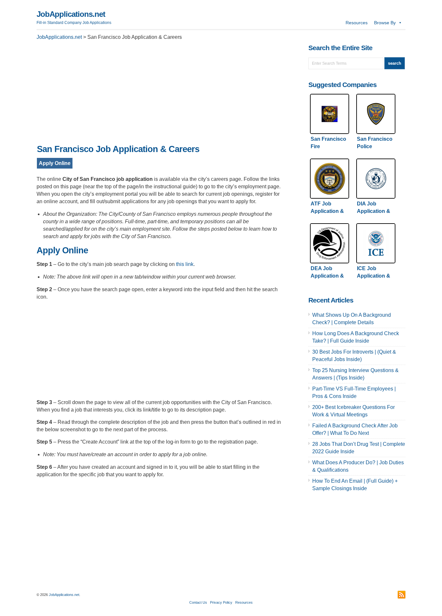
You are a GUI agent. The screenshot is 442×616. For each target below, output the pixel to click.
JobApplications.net (71, 14)
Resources (357, 22)
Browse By (385, 22)
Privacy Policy (221, 602)
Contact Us (198, 602)
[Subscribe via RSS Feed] (401, 595)
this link (184, 264)
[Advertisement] (159, 94)
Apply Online (55, 163)
